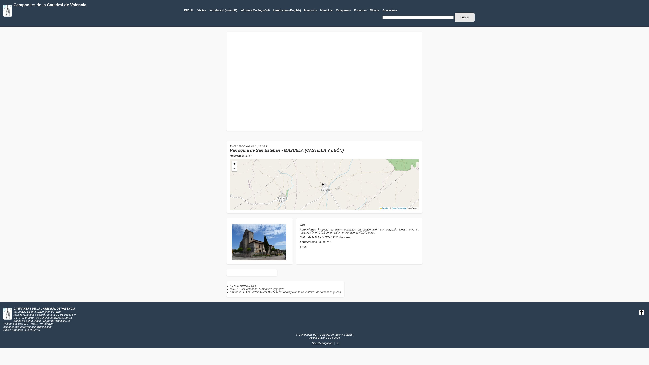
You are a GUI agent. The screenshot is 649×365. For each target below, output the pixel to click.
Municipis (326, 10)
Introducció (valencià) (223, 10)
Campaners (343, 10)
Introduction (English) (287, 10)
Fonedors (360, 10)
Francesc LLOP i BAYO (26, 329)
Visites (201, 10)
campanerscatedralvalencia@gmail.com (27, 326)
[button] (322, 184)
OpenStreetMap (399, 208)
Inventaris (310, 10)
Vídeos (374, 10)
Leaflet (385, 208)
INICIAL (189, 10)
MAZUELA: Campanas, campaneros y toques (257, 289)
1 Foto (303, 246)
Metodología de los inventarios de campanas (305, 292)
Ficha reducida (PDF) (243, 286)
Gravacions (389, 10)
